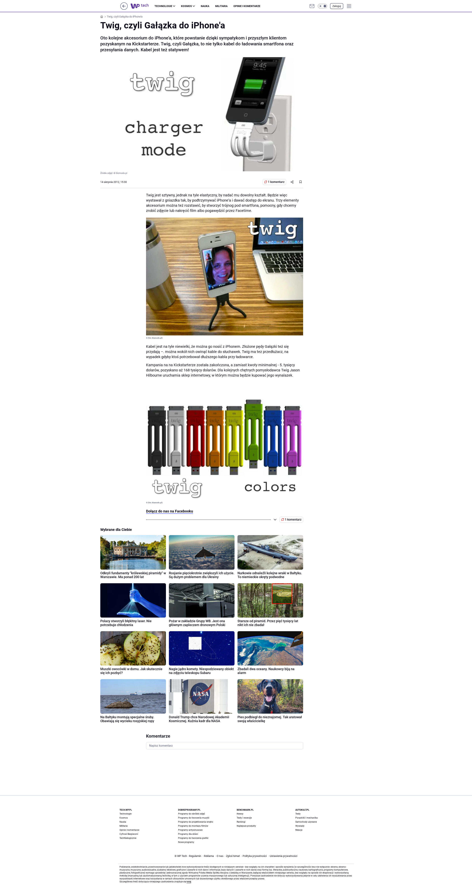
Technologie (163, 6)
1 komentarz (276, 182)
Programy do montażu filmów (193, 826)
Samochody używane (306, 822)
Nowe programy (186, 842)
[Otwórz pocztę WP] (312, 6)
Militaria (221, 6)
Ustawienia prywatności (282, 856)
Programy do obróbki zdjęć (191, 813)
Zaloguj (336, 6)
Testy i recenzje (244, 818)
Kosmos (186, 6)
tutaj (189, 881)
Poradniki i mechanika (306, 818)
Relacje (298, 830)
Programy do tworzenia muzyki (193, 818)
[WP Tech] (143, 6)
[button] (322, 6)
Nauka (205, 6)
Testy (298, 813)
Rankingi (241, 822)
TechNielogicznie (127, 838)
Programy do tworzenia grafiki (193, 838)
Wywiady (299, 826)
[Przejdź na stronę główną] (124, 9)
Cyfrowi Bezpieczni (128, 834)
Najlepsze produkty (246, 826)
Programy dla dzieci (188, 834)
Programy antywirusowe (190, 830)
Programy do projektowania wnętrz (195, 822)
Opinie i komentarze (246, 6)
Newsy (240, 813)
